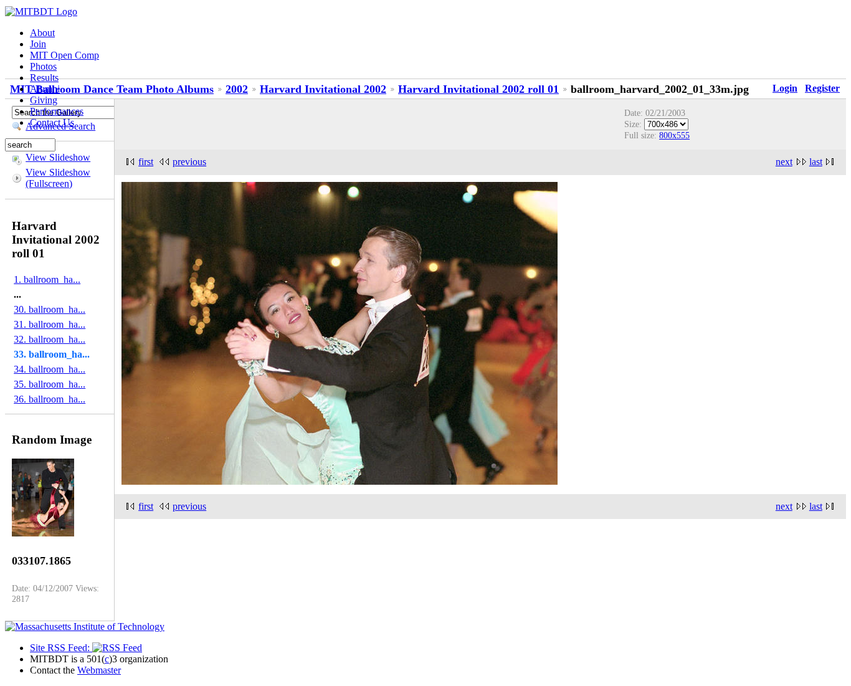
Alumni (45, 88)
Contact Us (52, 122)
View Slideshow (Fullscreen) (58, 178)
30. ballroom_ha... (49, 309)
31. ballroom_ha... (49, 324)
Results (44, 77)
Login (785, 88)
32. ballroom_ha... (49, 339)
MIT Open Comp (64, 55)
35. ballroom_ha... (49, 384)
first (145, 161)
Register (822, 88)
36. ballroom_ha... (49, 399)
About (42, 32)
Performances (56, 111)
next (784, 161)
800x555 (674, 135)
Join (38, 44)
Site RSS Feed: (61, 647)
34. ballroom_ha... (49, 369)
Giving (43, 100)
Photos (43, 66)
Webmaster (99, 670)
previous (189, 161)
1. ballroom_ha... (47, 279)
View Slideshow (58, 157)
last (815, 161)
